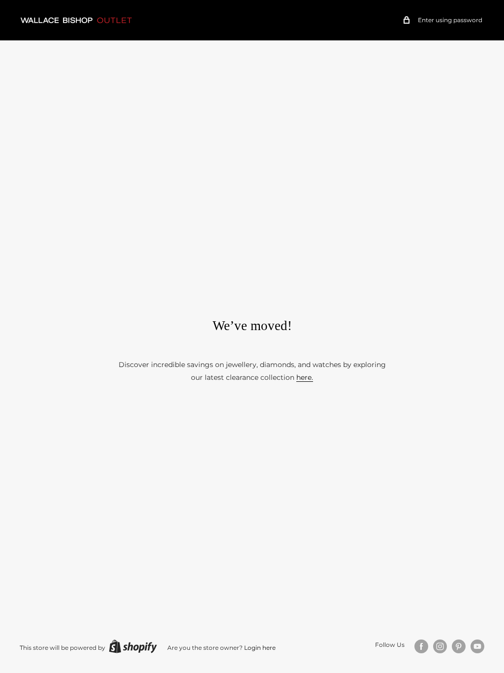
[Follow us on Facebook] (421, 646)
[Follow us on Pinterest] (459, 646)
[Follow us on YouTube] (477, 646)
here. (304, 377)
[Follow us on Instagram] (440, 646)
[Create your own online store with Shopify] (133, 646)
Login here (260, 647)
